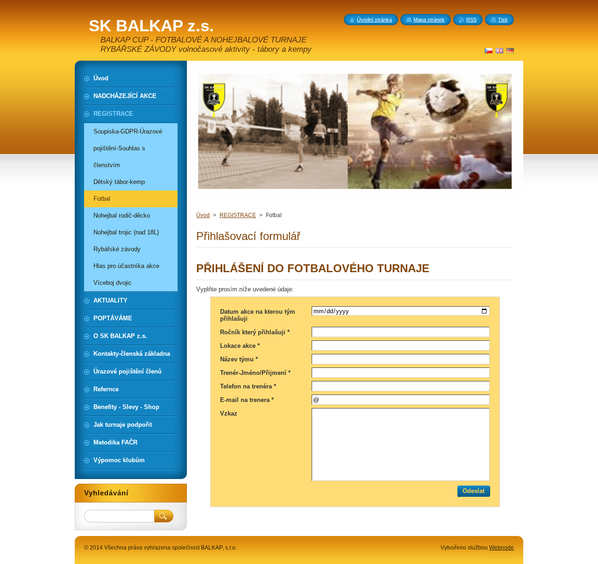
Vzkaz (228, 413)
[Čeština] (488, 50)
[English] (499, 50)
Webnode (501, 547)
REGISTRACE (238, 215)
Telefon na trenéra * (248, 386)
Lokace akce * (240, 345)
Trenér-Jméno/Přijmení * (255, 372)
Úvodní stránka (374, 19)
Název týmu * (239, 359)
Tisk (503, 19)
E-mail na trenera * (247, 399)
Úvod (203, 215)
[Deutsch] (510, 50)
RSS (471, 19)
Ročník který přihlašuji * (255, 332)
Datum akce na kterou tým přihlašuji (257, 315)
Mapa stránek (429, 19)
